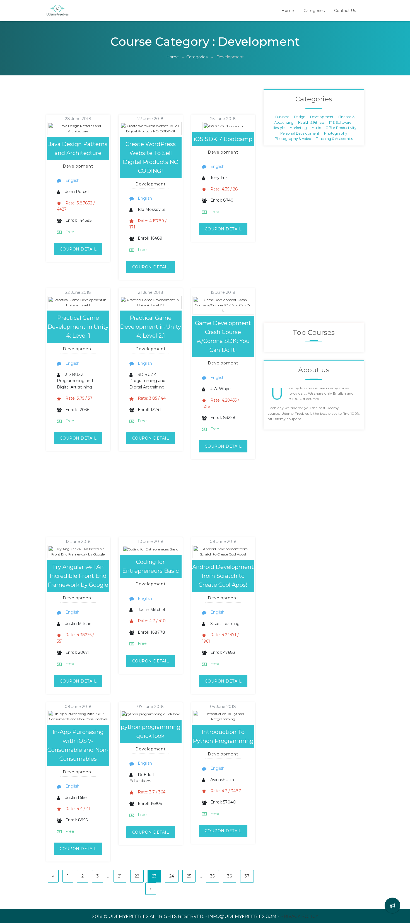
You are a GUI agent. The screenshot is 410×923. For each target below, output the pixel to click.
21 (120, 876)
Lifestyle (278, 128)
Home (287, 10)
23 (154, 876)
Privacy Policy (299, 916)
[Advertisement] (143, 102)
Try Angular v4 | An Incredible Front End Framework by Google (78, 576)
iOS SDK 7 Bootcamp (223, 139)
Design (299, 117)
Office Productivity (340, 128)
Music (316, 128)
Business (282, 117)
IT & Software (340, 122)
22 (137, 876)
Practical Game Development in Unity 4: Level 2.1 (150, 326)
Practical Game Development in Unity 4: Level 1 (77, 326)
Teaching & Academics (334, 138)
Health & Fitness (311, 122)
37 (247, 876)
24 (171, 876)
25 (189, 876)
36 (229, 876)
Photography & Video (293, 138)
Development (322, 117)
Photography (335, 133)
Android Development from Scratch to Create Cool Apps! (223, 576)
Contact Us (345, 10)
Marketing (298, 128)
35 (212, 876)
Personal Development (299, 133)
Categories (314, 10)
